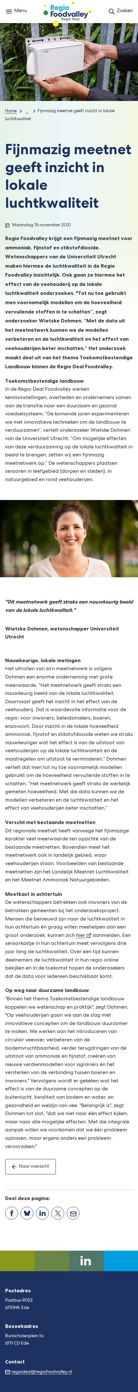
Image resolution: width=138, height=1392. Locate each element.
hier (83, 935)
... (27, 111)
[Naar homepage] (67, 11)
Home (11, 111)
